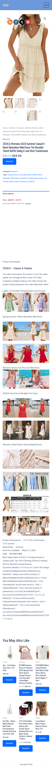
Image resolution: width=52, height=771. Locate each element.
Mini (24, 175)
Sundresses (32, 178)
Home (5, 128)
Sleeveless (15, 178)
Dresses (20, 128)
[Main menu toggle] (46, 5)
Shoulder (6, 178)
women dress (14, 182)
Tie (45, 178)
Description (8, 193)
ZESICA (31, 182)
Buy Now (9, 161)
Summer (23, 178)
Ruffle (34, 175)
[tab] (26, 193)
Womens (23, 182)
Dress (16, 175)
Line (20, 175)
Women (12, 128)
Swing (40, 178)
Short (40, 175)
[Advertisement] (26, 237)
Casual (10, 175)
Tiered (5, 182)
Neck (29, 175)
